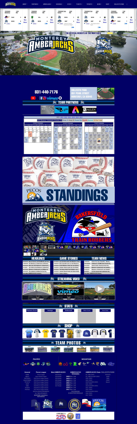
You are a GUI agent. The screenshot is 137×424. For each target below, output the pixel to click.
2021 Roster (58, 380)
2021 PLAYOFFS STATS (92, 386)
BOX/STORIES (27, 380)
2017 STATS (89, 395)
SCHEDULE (59, 4)
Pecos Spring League (41, 376)
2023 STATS (89, 380)
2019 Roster (58, 382)
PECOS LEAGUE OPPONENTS (41, 391)
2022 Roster (58, 378)
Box (25, 20)
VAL (39, 17)
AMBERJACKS (47, 4)
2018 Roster (58, 384)
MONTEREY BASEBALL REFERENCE (41, 396)
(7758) (114, 23)
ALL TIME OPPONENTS (41, 393)
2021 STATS (89, 387)
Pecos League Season (41, 378)
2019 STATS (89, 389)
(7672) (87, 23)
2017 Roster (58, 386)
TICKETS (78, 4)
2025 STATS (89, 378)
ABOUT (24, 4)
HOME (27, 374)
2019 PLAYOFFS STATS (92, 391)
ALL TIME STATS (90, 374)
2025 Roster (58, 374)
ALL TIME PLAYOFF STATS (92, 376)
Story (25, 22)
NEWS (99, 4)
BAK (12, 17)
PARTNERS (35, 4)
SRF (66, 21)
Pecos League (41, 374)
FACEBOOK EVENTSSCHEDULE (75, 392)
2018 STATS (89, 393)
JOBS (27, 386)
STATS (69, 4)
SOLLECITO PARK (119, 4)
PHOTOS (27, 389)
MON (12, 21)
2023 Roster (58, 376)
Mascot (108, 382)
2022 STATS (89, 384)
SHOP (107, 4)
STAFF (108, 380)
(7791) (8, 23)
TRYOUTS (89, 4)
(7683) (61, 23)
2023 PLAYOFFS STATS (92, 382)
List (74, 376)
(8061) (34, 23)
